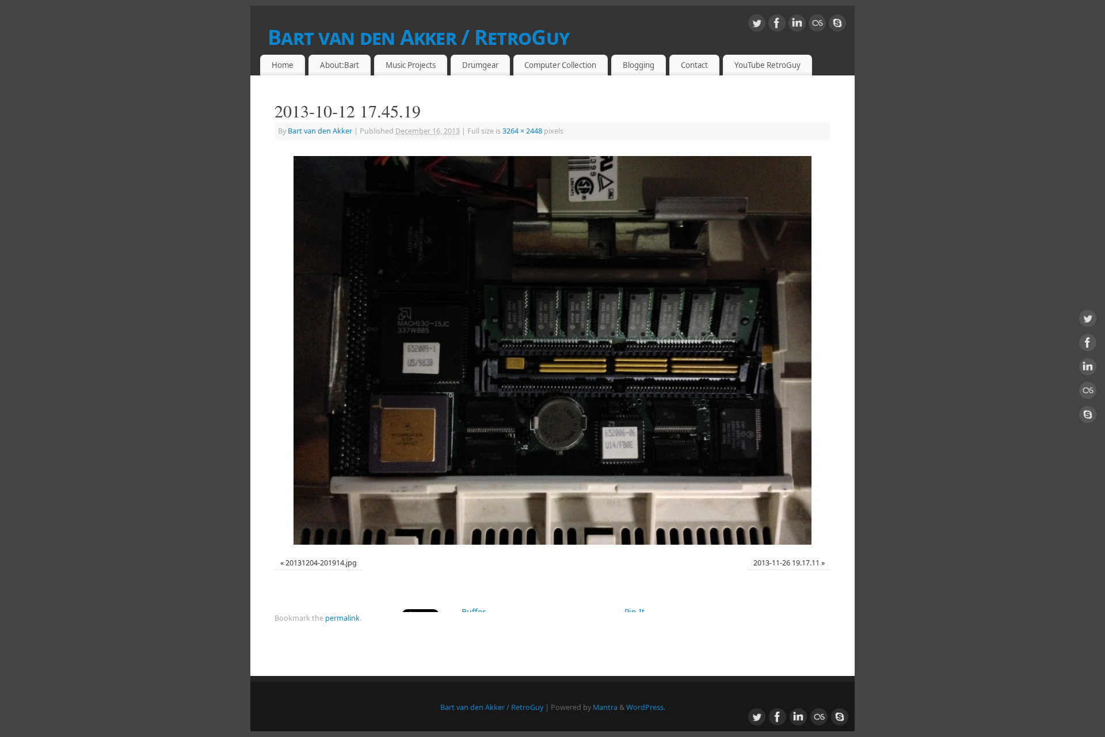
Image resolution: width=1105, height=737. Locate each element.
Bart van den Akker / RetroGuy (418, 37)
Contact (694, 65)
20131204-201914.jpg (321, 563)
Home (283, 65)
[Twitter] (756, 25)
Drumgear (480, 65)
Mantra (605, 707)
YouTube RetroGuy (767, 65)
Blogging (638, 65)
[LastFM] (817, 25)
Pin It (634, 611)
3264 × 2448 (522, 131)
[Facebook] (777, 25)
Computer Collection (560, 65)
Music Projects (411, 65)
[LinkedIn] (797, 25)
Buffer (474, 611)
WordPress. (645, 707)
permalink (342, 618)
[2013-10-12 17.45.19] (552, 350)
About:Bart (339, 65)
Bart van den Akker (320, 131)
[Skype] (837, 25)
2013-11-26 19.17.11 (786, 563)
